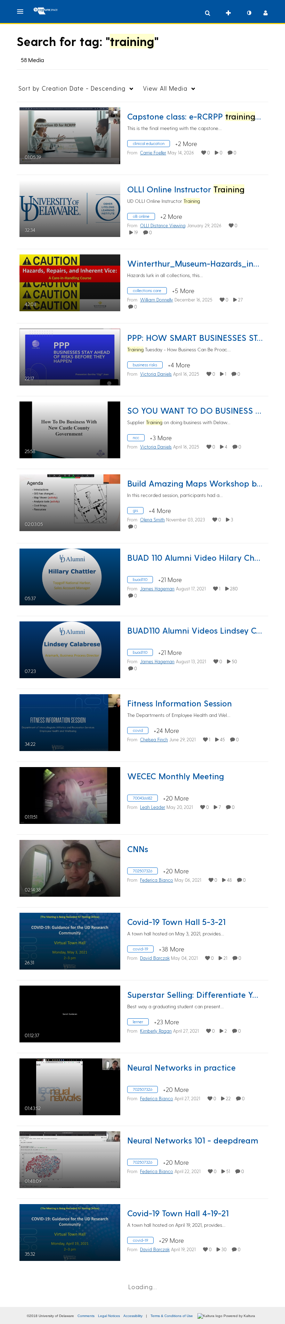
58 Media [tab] (32, 59)
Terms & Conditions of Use (171, 1316)
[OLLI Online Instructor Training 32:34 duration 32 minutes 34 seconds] (69, 207)
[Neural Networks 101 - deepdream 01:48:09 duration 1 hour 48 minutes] (69, 1158)
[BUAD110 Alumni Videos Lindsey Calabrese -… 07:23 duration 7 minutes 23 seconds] (69, 648)
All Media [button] (165, 88)
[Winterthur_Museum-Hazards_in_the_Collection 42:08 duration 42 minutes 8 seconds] (69, 281)
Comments (86, 1316)
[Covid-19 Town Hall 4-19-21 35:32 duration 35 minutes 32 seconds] (69, 1231)
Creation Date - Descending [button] (71, 88)
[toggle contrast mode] (249, 13)
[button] (22, 11)
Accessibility (132, 1316)
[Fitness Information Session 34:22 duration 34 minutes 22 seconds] (69, 721)
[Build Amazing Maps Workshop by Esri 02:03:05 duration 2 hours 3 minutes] (69, 501)
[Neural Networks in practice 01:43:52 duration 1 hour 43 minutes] (69, 1085)
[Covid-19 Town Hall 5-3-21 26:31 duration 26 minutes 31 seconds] (69, 940)
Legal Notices (109, 1316)
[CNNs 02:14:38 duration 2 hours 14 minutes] (69, 867)
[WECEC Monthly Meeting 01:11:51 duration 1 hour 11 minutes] (69, 794)
